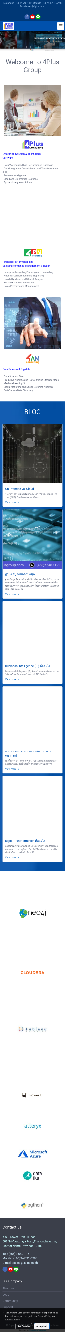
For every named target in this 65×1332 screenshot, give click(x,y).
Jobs (5, 1294)
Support (7, 1307)
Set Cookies (24, 1326)
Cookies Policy (12, 1319)
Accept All (41, 1326)
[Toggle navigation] (60, 26)
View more (11, 502)
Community (10, 1301)
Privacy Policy (44, 1315)
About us (8, 1288)
